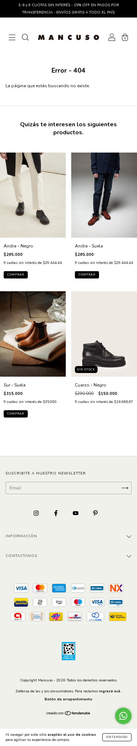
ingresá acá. (110, 691)
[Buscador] (25, 38)
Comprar (15, 275)
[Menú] (12, 38)
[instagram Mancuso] (37, 513)
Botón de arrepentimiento (68, 699)
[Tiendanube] (68, 714)
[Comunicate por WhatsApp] (123, 716)
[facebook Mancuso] (56, 513)
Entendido (117, 737)
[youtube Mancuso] (76, 513)
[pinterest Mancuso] (95, 513)
